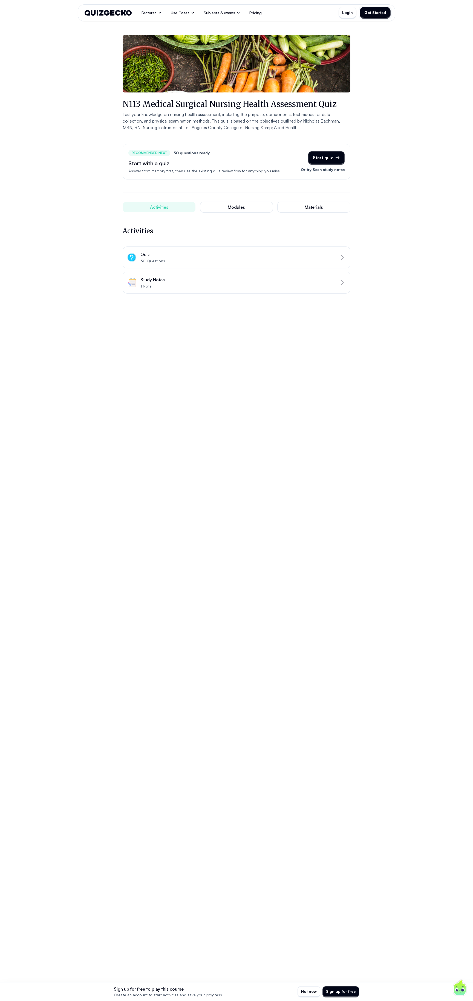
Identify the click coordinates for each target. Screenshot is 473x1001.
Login (347, 12)
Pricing (255, 12)
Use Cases (180, 12)
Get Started (375, 12)
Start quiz (323, 157)
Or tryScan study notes (323, 169)
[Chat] (460, 988)
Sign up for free (341, 991)
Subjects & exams (219, 12)
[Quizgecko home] (108, 12)
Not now (309, 991)
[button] (236, 257)
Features (149, 12)
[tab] (159, 207)
